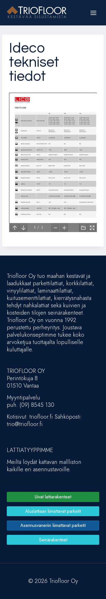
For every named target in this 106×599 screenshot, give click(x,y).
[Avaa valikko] (93, 13)
